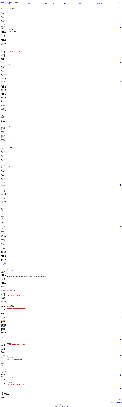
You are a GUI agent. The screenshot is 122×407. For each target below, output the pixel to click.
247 (106, 389)
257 (116, 389)
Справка (46, 3)
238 (97, 389)
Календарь (80, 3)
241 (100, 389)
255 (114, 389)
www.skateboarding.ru (117, 402)
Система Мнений (29, 3)
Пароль (114, 2)
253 (112, 389)
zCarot (67, 406)
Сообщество (64, 3)
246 (105, 389)
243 (102, 389)
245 (104, 389)
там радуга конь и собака (9, 126)
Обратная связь (112, 402)
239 (98, 389)
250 (109, 389)
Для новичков (11, 2)
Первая (93, 389)
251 (110, 389)
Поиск (116, 3)
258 (117, 389)
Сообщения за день (99, 3)
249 (108, 389)
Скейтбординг (8, 2)
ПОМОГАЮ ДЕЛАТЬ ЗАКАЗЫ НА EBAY (16, 51)
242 (101, 389)
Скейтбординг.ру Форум (3, 2)
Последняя (119, 389)
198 (96, 389)
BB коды (2, 396)
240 (99, 389)
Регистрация (9, 3)
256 (115, 389)
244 (103, 389)
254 (113, 389)
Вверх (121, 402)
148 (95, 389)
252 (111, 389)
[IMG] (1, 397)
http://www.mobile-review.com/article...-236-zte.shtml (17, 272)
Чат (53, 3)
